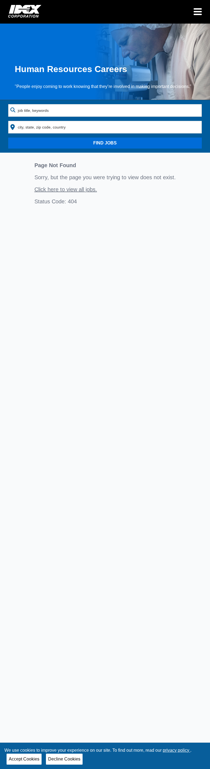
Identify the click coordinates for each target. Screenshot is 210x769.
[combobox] (105, 110)
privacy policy (176, 750)
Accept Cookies (24, 759)
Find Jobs (105, 143)
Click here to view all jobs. (65, 189)
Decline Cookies (64, 759)
